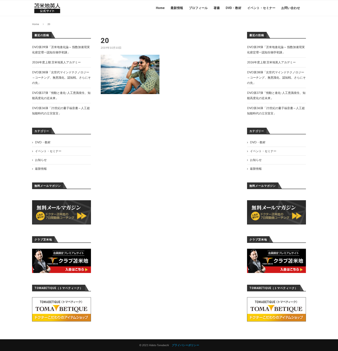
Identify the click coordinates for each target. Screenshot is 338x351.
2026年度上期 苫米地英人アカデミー (271, 62)
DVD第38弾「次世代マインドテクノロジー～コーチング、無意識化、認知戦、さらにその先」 (276, 77)
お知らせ (256, 160)
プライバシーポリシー (185, 345)
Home (160, 8)
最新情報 (177, 8)
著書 (217, 8)
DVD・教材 (233, 8)
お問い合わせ (290, 8)
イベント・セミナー (261, 8)
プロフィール (198, 8)
